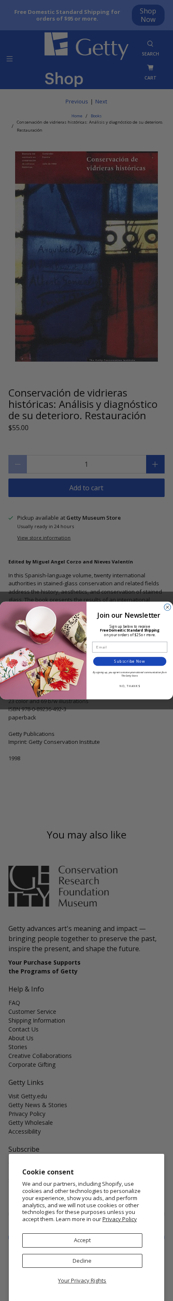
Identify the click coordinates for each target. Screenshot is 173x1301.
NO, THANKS (130, 686)
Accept (82, 1240)
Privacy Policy (119, 1219)
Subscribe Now (129, 661)
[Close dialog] (167, 607)
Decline (82, 1260)
